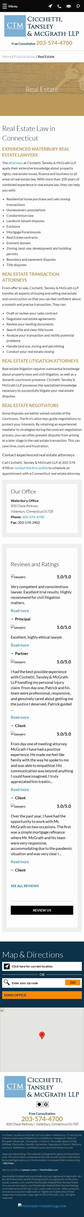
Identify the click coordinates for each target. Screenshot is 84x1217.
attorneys (15, 163)
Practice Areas (24, 56)
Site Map (8, 1163)
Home (6, 56)
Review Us (42, 910)
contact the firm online (31, 468)
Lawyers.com (29, 1169)
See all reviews (25, 886)
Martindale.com (49, 1169)
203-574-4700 (54, 43)
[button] (42, 1035)
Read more (20, 610)
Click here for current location (32, 966)
